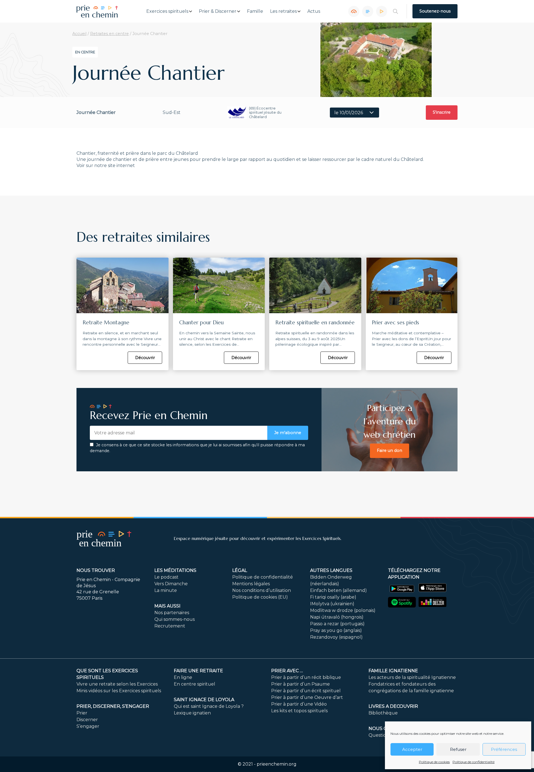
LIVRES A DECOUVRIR (393, 706)
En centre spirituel (194, 684)
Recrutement (169, 626)
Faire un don (389, 450)
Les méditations (175, 570)
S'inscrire (442, 112)
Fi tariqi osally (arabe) (333, 597)
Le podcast (166, 577)
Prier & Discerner (217, 11)
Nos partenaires (171, 612)
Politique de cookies (434, 762)
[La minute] (381, 11)
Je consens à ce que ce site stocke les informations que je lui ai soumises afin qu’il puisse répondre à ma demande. (197, 448)
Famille (255, 11)
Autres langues (331, 570)
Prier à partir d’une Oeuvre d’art (307, 697)
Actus (313, 11)
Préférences (504, 749)
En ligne (183, 677)
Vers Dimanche (171, 583)
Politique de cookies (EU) (260, 597)
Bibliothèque (383, 713)
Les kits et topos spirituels (299, 710)
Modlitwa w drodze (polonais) (342, 610)
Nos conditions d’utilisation (261, 590)
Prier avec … (287, 670)
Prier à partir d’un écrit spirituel (306, 690)
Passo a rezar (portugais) (337, 623)
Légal (239, 570)
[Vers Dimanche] (367, 11)
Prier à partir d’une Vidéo (299, 704)
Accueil (79, 33)
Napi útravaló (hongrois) (337, 617)
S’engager (87, 726)
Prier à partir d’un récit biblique (306, 677)
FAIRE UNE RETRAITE (198, 670)
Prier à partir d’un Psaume (300, 684)
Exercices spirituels (167, 11)
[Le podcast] (353, 11)
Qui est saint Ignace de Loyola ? (209, 706)
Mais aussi (167, 606)
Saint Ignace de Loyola (204, 699)
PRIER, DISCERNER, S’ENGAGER (112, 706)
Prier (81, 713)
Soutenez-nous (435, 11)
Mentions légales (251, 583)
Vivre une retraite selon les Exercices (117, 684)
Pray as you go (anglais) (336, 630)
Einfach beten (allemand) (338, 590)
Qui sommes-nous (174, 619)
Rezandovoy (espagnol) (336, 637)
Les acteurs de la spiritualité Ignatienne (412, 677)
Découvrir (145, 357)
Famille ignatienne (393, 670)
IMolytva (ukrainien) (332, 603)
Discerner (87, 719)
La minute (165, 590)
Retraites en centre (109, 33)
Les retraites (283, 11)
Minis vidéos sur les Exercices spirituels (118, 690)
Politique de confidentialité (474, 762)
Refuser (458, 749)
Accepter (412, 749)
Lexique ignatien (192, 713)
